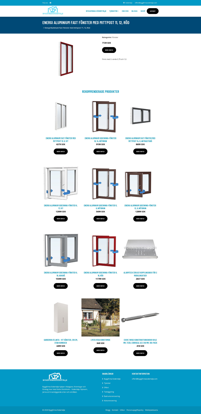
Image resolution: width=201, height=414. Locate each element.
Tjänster (107, 383)
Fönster (115, 37)
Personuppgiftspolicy (135, 410)
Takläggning (109, 392)
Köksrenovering (110, 400)
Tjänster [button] (113, 11)
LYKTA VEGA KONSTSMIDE (100, 339)
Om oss (125, 11)
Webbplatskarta (151, 410)
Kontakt (115, 410)
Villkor (122, 410)
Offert (153, 11)
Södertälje (128, 3)
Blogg (134, 11)
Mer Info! (109, 50)
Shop (143, 11)
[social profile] (50, 3)
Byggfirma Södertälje (96, 11)
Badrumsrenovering (112, 396)
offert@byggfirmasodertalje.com (146, 3)
